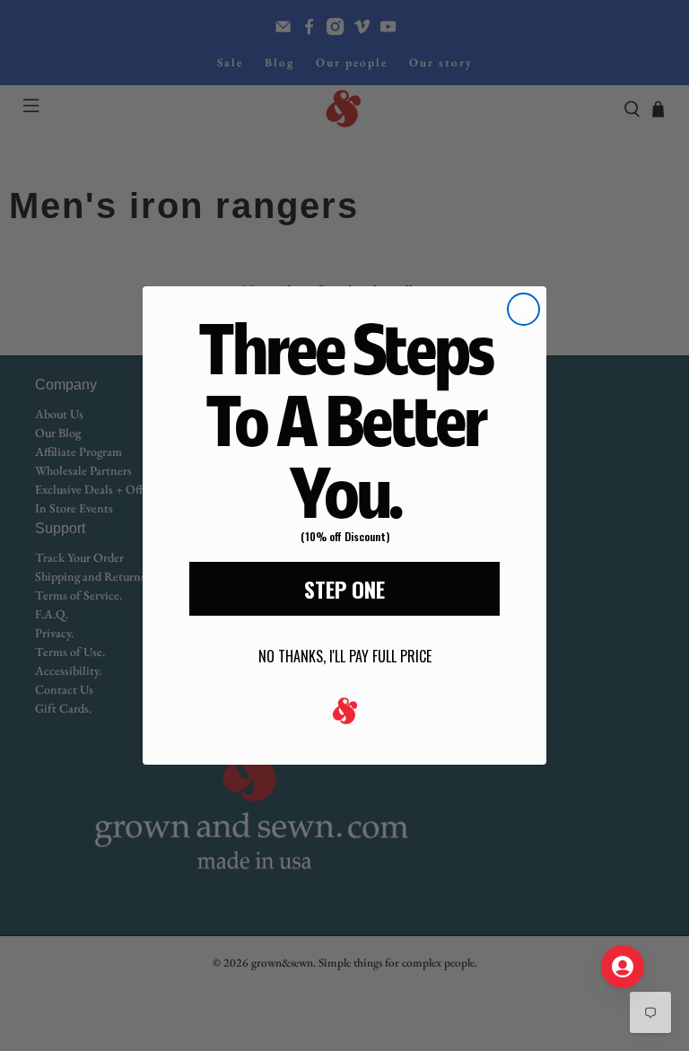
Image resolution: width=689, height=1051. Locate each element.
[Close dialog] (523, 309)
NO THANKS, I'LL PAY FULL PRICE (345, 656)
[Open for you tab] (622, 966)
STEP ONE (344, 589)
